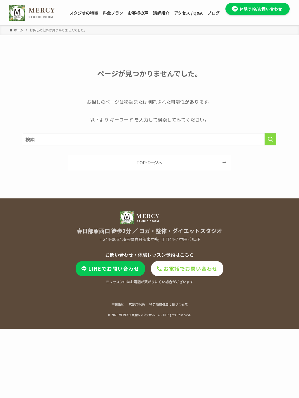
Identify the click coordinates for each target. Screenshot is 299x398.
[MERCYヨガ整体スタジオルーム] (32, 13)
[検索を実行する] (270, 139)
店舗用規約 (137, 304)
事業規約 (118, 304)
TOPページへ (149, 162)
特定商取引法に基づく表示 (168, 304)
